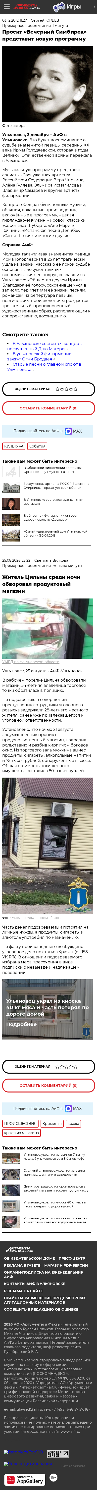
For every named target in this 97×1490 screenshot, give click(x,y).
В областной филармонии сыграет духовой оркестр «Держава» (51, 517)
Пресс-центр (72, 1258)
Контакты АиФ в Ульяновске (34, 1284)
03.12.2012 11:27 (14, 20)
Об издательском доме (29, 1258)
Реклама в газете (22, 1265)
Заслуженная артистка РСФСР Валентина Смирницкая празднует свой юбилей (56, 486)
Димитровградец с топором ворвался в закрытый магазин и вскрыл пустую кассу (56, 1188)
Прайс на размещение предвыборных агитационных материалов (45, 1300)
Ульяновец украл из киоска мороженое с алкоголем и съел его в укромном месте (56, 1220)
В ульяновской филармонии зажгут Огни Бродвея (39, 356)
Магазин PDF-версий (66, 1265)
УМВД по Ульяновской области (30, 662)
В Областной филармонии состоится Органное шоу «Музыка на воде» (53, 470)
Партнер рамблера (73, 1465)
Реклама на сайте (23, 1291)
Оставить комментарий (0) (49, 408)
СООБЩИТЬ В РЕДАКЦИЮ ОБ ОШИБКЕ (41, 1309)
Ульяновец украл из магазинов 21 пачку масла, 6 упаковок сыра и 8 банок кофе (54, 1156)
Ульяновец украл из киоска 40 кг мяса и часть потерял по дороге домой (47, 1007)
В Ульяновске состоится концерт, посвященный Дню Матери (44, 346)
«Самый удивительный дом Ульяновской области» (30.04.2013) (55, 533)
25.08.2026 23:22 (16, 560)
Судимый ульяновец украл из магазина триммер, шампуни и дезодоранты (54, 1172)
